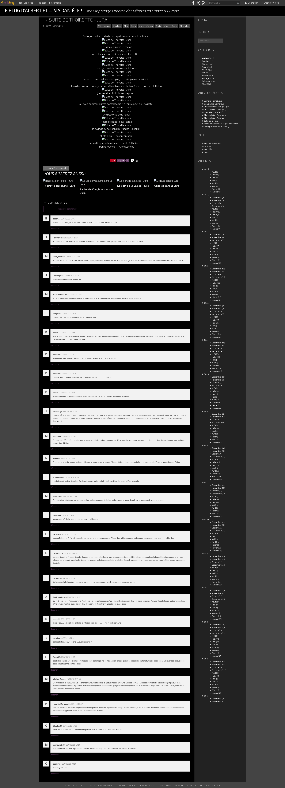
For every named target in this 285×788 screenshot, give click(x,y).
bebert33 (85, 785)
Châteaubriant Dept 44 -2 (215, 115)
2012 (206, 659)
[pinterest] (203, 3)
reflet (159, 26)
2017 (206, 482)
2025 (206, 195)
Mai (213, 180)
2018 (206, 445)
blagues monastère (212, 144)
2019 (206, 411)
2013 (206, 622)
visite (205, 75)
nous (206, 152)
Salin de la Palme (212, 121)
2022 (206, 303)
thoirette (185, 26)
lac (204, 84)
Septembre (217, 206)
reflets (206, 58)
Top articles (120, 785)
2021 (206, 340)
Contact (204, 20)
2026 (206, 169)
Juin (213, 177)
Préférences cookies (210, 785)
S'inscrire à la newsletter (56, 168)
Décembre (216, 197)
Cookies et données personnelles (181, 785)
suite (175, 26)
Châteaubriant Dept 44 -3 (215, 109)
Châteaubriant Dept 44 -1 (215, 118)
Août (214, 172)
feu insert (208, 146)
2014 (206, 587)
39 (100, 26)
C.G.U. (161, 785)
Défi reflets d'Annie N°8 (214, 112)
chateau (206, 81)
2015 (206, 553)
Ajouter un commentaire (67, 209)
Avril (214, 183)
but (126, 26)
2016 (206, 519)
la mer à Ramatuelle (213, 101)
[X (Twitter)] (198, 3)
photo (150, 26)
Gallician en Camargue (214, 104)
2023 (206, 266)
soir (167, 26)
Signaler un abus (148, 785)
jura (134, 26)
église (206, 61)
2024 (206, 232)
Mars (214, 186)
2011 (206, 696)
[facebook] (193, 3)
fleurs (205, 64)
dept (205, 70)
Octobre (215, 203)
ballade (117, 26)
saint (205, 67)
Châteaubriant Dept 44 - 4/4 (216, 107)
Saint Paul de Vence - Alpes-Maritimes (221, 124)
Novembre (216, 200)
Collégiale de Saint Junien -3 (216, 126)
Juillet (214, 175)
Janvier (215, 192)
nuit (142, 26)
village (206, 78)
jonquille (208, 149)
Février (215, 189)
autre (108, 26)
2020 (206, 374)
